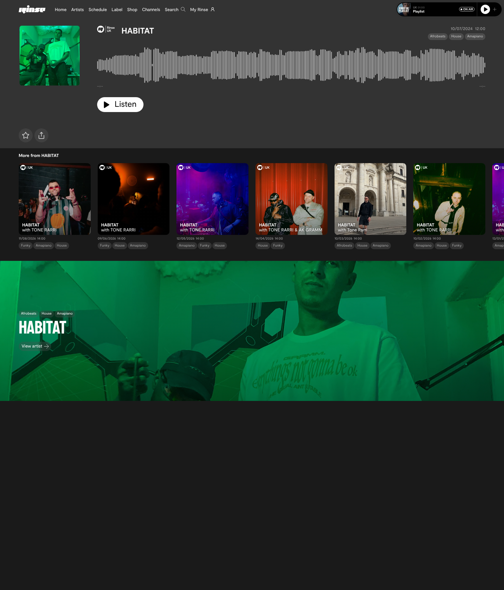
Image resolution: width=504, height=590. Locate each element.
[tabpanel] (291, 66)
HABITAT (138, 30)
